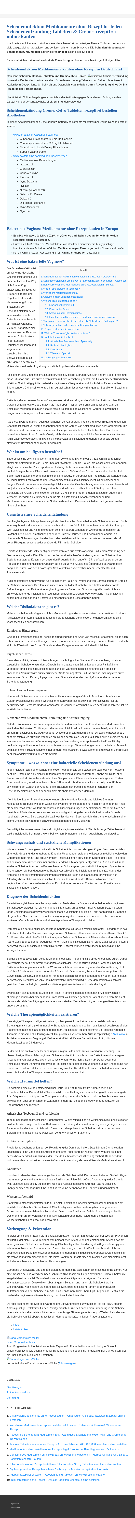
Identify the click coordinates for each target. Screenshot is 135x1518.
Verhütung (13, 1397)
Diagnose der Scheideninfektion (60, 329)
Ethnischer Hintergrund (59, 305)
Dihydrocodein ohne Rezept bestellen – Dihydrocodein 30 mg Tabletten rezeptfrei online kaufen (65, 1464)
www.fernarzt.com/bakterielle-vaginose (35, 134)
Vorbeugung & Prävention (56, 357)
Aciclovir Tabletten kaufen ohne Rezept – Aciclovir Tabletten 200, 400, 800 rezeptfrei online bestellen (68, 1444)
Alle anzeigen (67, 1363)
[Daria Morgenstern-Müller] (23, 1338)
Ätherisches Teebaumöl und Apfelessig (68, 341)
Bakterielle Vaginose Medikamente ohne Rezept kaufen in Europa (77, 284)
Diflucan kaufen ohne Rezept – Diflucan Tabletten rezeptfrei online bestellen (55, 1480)
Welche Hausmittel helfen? (57, 337)
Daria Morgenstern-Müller (22, 1342)
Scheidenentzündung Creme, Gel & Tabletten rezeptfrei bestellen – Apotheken (83, 280)
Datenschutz (15, 1507)
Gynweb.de (67, 6)
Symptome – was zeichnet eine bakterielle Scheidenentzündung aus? (79, 321)
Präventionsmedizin (18, 1392)
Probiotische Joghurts (59, 345)
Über (16, 1325)
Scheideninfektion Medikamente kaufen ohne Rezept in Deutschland (78, 276)
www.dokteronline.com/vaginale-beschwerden (40, 156)
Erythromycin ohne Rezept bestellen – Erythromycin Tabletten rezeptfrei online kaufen (59, 1469)
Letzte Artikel (20, 1329)
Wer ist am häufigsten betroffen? (59, 292)
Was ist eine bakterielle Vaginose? (60, 288)
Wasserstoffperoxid (57, 353)
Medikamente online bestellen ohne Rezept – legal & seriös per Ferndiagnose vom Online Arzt (65, 1449)
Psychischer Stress (57, 309)
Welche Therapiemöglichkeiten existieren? (65, 333)
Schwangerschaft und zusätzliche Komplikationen (69, 325)
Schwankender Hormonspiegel (63, 313)
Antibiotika (118, 1034)
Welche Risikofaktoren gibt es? (59, 300)
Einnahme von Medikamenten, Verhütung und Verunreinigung (79, 317)
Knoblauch (53, 349)
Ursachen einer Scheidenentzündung (62, 296)
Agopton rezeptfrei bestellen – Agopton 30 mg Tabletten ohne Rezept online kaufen (58, 1474)
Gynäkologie (14, 1387)
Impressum (15, 1504)
